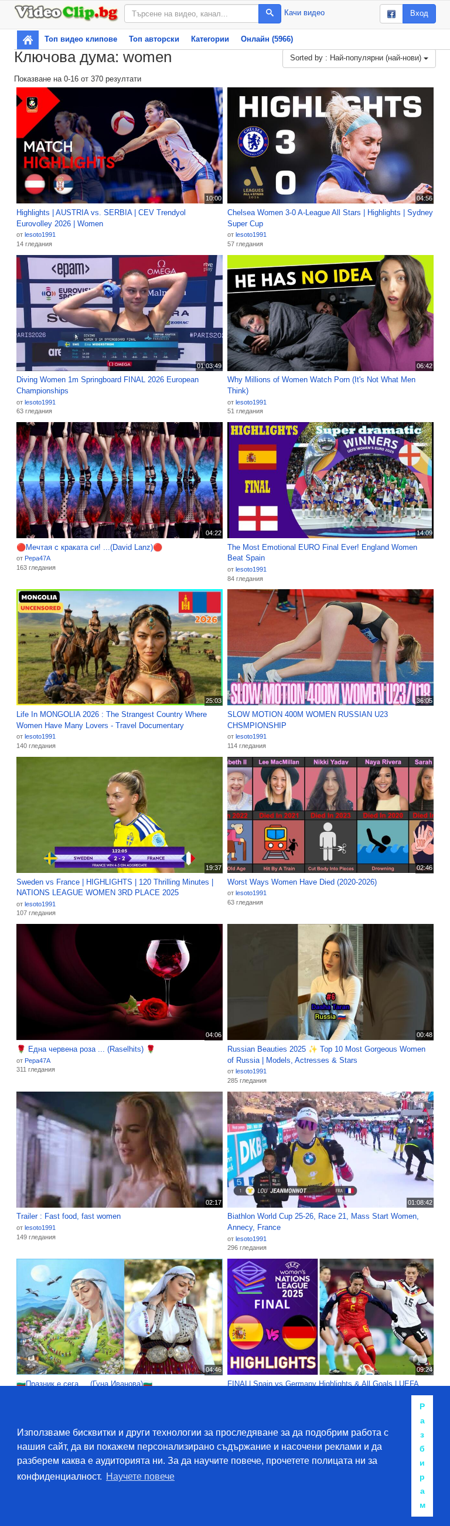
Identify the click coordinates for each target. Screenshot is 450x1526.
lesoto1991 (40, 234)
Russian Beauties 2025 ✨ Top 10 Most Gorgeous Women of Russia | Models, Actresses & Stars (326, 1055)
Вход (419, 13)
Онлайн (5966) (267, 39)
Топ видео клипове (81, 39)
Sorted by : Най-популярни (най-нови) (357, 57)
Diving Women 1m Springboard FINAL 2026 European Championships (107, 385)
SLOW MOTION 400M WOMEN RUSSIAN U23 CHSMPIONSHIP (307, 720)
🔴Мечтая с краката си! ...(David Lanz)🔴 (89, 547)
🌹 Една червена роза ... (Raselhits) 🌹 (85, 1049)
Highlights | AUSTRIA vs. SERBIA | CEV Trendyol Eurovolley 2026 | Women (101, 218)
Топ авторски (154, 39)
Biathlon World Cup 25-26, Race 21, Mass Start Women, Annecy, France (323, 1222)
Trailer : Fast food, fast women (68, 1216)
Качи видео (304, 12)
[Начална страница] (28, 39)
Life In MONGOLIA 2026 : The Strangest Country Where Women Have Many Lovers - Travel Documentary (111, 720)
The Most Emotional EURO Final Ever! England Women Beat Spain (322, 553)
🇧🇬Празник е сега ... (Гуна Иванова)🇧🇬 (84, 1383)
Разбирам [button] (422, 1456)
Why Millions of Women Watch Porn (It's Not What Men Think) (321, 385)
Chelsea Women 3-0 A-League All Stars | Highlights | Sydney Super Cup (330, 218)
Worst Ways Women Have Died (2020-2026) (302, 882)
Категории (210, 39)
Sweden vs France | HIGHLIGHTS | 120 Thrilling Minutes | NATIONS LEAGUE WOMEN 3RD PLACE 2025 (114, 888)
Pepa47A (37, 558)
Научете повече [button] (140, 1476)
